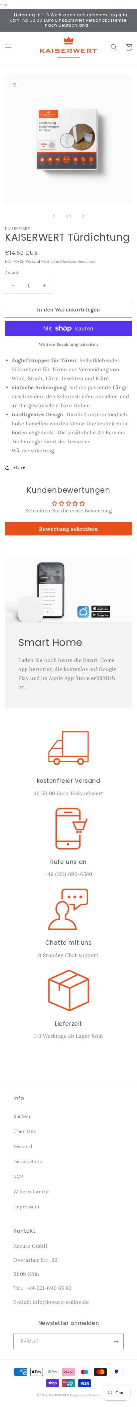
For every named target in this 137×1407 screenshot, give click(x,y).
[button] (8, 47)
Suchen (22, 1116)
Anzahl (12, 272)
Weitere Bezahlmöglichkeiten (68, 344)
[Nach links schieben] (54, 216)
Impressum (26, 1207)
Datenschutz (27, 1162)
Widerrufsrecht (31, 1192)
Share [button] (19, 467)
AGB (18, 1177)
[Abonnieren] (116, 1341)
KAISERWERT (59, 1395)
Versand (33, 261)
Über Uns (24, 1131)
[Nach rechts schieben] (83, 216)
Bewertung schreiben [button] (68, 528)
